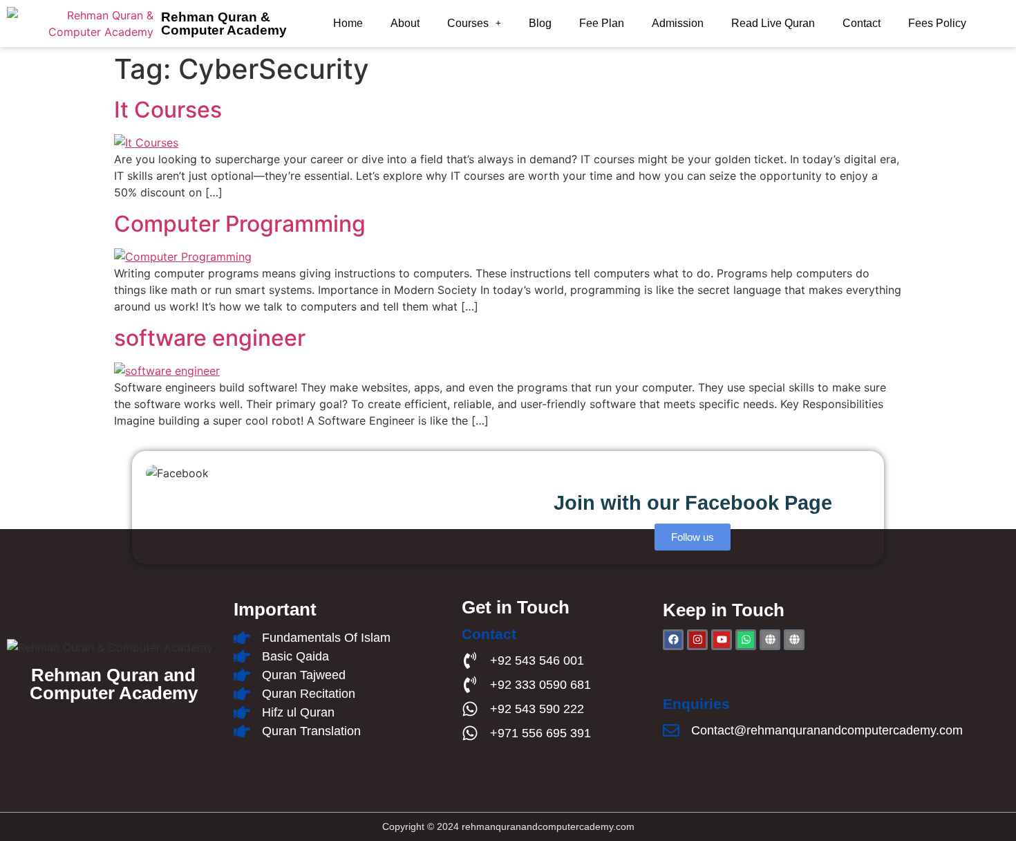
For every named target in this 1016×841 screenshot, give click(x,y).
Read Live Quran (773, 23)
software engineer (209, 337)
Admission (678, 23)
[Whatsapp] (745, 639)
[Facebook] (673, 639)
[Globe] (770, 639)
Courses (468, 23)
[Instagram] (697, 639)
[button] (474, 23)
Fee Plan (601, 23)
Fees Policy (937, 23)
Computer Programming (240, 223)
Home (348, 23)
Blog (540, 23)
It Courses (168, 109)
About (405, 23)
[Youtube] (721, 639)
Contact (862, 23)
